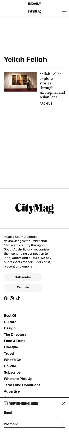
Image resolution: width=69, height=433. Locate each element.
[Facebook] (6, 298)
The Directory (15, 334)
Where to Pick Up (18, 379)
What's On (12, 360)
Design (10, 328)
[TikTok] (18, 298)
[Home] (34, 3)
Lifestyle (11, 347)
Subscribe (23, 277)
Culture (10, 322)
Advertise (12, 391)
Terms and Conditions (22, 385)
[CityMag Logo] (34, 11)
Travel (9, 353)
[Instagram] (12, 298)
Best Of (10, 315)
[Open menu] (64, 11)
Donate (23, 287)
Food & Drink (14, 341)
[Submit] (61, 424)
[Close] (63, 403)
